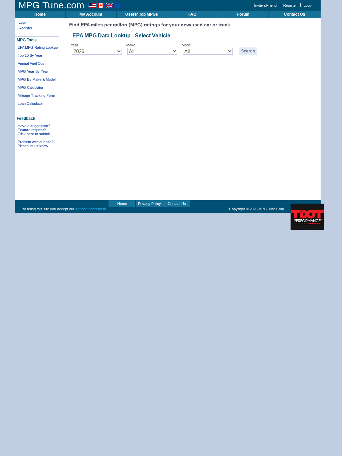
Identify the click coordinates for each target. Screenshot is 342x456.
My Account (90, 14)
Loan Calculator (30, 103)
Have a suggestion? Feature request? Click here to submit (34, 130)
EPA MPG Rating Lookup (38, 47)
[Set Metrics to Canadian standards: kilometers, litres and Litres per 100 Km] (101, 7)
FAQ (192, 14)
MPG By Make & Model (36, 79)
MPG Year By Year (33, 71)
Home (40, 14)
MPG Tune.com (51, 5)
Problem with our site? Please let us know (35, 144)
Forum (243, 14)
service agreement (90, 209)
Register (290, 5)
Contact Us (294, 14)
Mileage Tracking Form (36, 95)
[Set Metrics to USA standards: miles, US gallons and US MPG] (93, 7)
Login (308, 5)
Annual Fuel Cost (31, 63)
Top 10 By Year (30, 55)
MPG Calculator (30, 87)
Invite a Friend (265, 5)
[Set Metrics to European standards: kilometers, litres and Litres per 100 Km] (118, 7)
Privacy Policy (149, 204)
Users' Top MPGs (141, 14)
